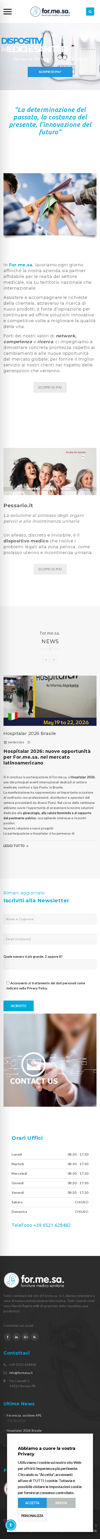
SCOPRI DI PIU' (50, 72)
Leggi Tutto (38, 817)
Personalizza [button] (32, 1516)
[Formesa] (50, 11)
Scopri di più (50, 387)
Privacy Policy (37, 988)
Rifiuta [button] (61, 1503)
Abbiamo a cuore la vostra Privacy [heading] (46, 1451)
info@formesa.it (21, 1373)
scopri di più (50, 569)
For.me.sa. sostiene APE (24, 1415)
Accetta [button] (32, 1503)
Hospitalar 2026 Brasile (24, 1430)
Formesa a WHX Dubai (54, 733)
